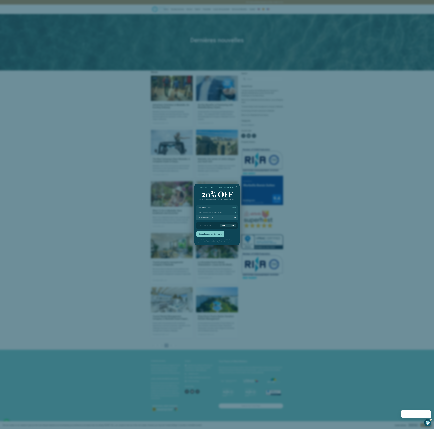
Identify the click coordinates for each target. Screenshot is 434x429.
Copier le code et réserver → (210, 234)
